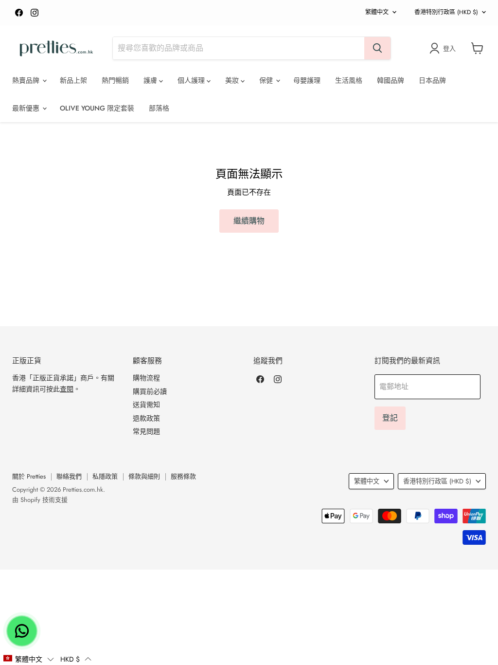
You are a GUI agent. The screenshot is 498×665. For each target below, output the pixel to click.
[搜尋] (377, 48)
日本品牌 (432, 80)
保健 (267, 80)
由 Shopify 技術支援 (40, 499)
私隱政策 (105, 476)
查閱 (66, 389)
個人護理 (192, 80)
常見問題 (146, 431)
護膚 (151, 80)
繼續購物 (249, 220)
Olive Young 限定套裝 (97, 108)
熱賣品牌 (26, 80)
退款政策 (146, 418)
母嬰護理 (306, 80)
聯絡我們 (69, 476)
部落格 (159, 108)
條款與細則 (144, 476)
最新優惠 (26, 108)
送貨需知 (146, 404)
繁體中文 (377, 12)
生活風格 (348, 80)
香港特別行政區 (446, 12)
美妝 (233, 80)
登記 (390, 418)
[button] (28, 658)
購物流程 (146, 378)
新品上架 (73, 80)
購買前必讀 (150, 391)
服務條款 (183, 476)
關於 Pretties (29, 476)
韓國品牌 (390, 80)
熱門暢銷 (115, 80)
